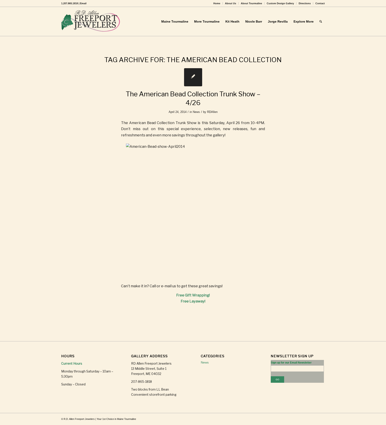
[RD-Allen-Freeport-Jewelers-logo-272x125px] (91, 21)
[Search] (321, 21)
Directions (305, 3)
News (196, 112)
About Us (230, 3)
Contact (320, 3)
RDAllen (212, 112)
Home (216, 3)
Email (83, 3)
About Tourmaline (251, 3)
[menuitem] (217, 3)
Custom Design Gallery (280, 3)
